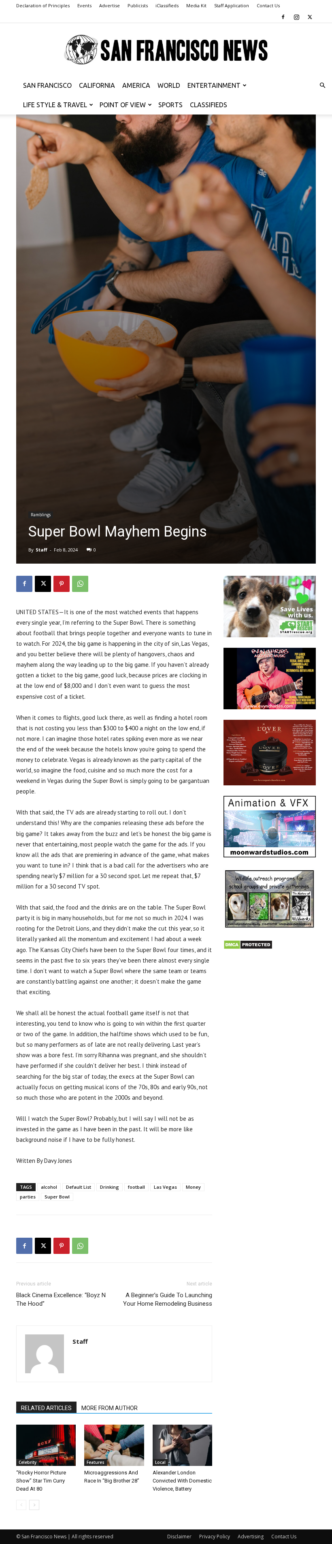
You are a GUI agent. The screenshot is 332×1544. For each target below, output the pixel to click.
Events (84, 5)
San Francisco (47, 85)
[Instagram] (296, 17)
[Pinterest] (61, 584)
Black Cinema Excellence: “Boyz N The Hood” (61, 1299)
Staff (41, 550)
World (168, 85)
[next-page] (34, 1505)
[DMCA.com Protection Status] (247, 947)
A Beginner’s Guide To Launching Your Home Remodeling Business (167, 1299)
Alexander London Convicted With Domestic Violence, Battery (182, 1481)
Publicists (138, 5)
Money (193, 1187)
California (97, 85)
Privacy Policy (214, 1536)
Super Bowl (57, 1197)
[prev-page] (21, 1505)
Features (95, 1462)
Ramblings (41, 514)
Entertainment (213, 85)
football (136, 1187)
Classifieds (208, 104)
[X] (310, 17)
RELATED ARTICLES (46, 1408)
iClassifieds (167, 5)
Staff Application (231, 5)
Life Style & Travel (55, 104)
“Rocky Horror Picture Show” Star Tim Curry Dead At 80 (41, 1481)
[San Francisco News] (166, 50)
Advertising (251, 1536)
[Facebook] (283, 17)
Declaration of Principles (43, 5)
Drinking (109, 1187)
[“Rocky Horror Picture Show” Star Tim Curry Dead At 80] (46, 1445)
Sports (170, 104)
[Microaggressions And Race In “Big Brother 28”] (114, 1445)
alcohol (49, 1187)
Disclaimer (179, 1536)
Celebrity (27, 1462)
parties (28, 1197)
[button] (322, 85)
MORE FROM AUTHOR (109, 1408)
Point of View (123, 104)
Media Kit (196, 5)
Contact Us (268, 5)
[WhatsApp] (80, 584)
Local (160, 1462)
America (136, 85)
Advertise (109, 5)
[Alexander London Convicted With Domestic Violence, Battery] (182, 1445)
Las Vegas (165, 1187)
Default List (78, 1187)
